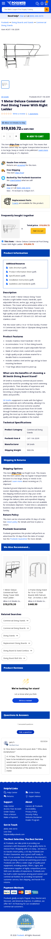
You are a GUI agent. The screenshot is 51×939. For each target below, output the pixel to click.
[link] (35, 136)
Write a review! (25, 700)
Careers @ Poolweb (34, 806)
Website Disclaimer (34, 817)
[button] (38, 3)
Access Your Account (12, 808)
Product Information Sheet (20, 271)
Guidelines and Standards (20, 283)
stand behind (15, 180)
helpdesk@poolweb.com (14, 834)
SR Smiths (7, 400)
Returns (10, 796)
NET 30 (11, 903)
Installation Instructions (19, 280)
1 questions (33, 113)
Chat (22, 16)
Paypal (27, 898)
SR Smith (5, 97)
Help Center (12, 792)
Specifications (15, 275)
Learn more (43, 150)
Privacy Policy (31, 811)
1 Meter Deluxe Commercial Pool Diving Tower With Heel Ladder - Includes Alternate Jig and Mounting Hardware (12, 598)
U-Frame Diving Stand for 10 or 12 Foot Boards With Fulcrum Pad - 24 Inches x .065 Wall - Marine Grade (37, 595)
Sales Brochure (15, 267)
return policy (12, 522)
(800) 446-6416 (36, 16)
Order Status (34, 792)
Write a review (19, 114)
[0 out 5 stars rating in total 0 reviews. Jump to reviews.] (7, 113)
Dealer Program (32, 820)
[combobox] (25, 9)
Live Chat (8, 831)
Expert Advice (35, 796)
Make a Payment (11, 817)
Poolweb (5, 22)
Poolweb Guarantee (18, 539)
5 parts (15, 203)
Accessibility (31, 808)
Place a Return (10, 814)
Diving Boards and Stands (22, 22)
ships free (19, 172)
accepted (21, 165)
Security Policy (32, 814)
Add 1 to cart (38, 231)
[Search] (46, 9)
